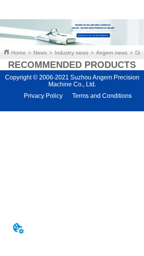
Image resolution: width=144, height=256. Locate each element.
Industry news (71, 53)
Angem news (111, 53)
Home (18, 53)
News (40, 53)
